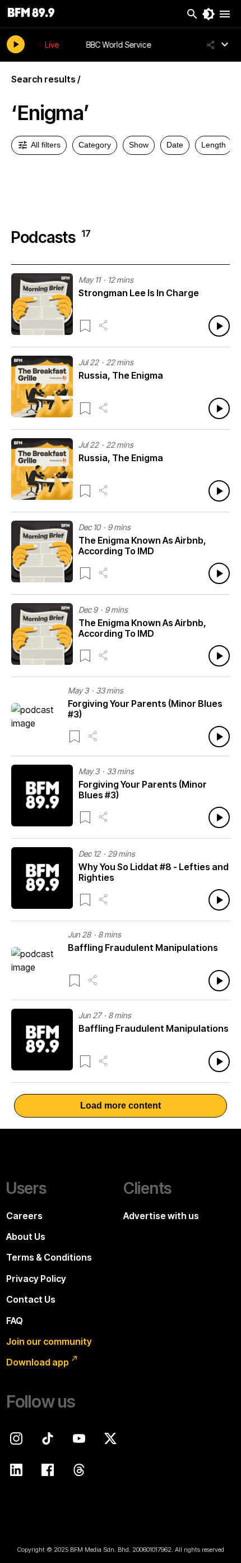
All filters (46, 144)
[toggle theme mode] (208, 14)
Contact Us (30, 1299)
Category (94, 144)
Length (213, 144)
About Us (25, 1236)
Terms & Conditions (49, 1257)
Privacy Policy (36, 1278)
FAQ (14, 1320)
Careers (24, 1215)
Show (139, 144)
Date (174, 144)
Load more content (120, 1105)
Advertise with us (161, 1215)
